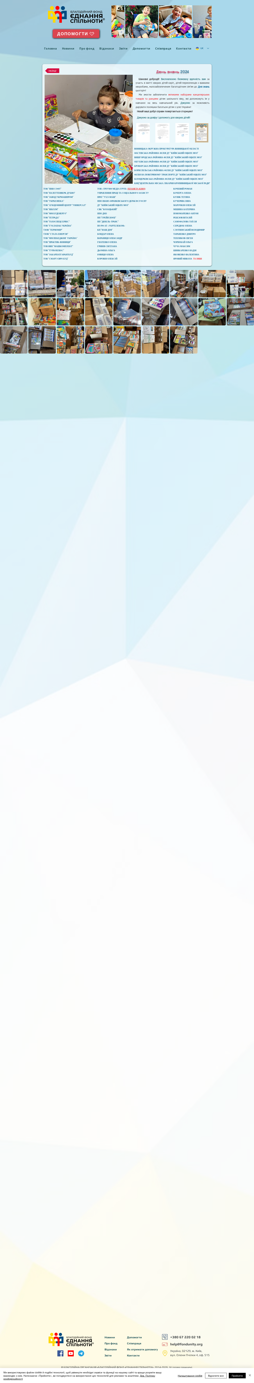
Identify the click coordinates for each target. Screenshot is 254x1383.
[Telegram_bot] (81, 1353)
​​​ (186, 1344)
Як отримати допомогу (142, 1349)
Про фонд (111, 1343)
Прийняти (237, 1375)
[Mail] (164, 1337)
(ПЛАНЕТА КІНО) (136, 188)
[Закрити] (250, 1375)
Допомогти (134, 1337)
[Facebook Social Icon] (60, 1353)
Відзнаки (111, 1349)
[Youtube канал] (71, 1353)
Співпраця (134, 1343)
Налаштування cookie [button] (190, 1375)
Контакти (133, 1355)
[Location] (165, 1353)
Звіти (108, 1355)
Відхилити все (216, 1375)
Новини (110, 1337)
